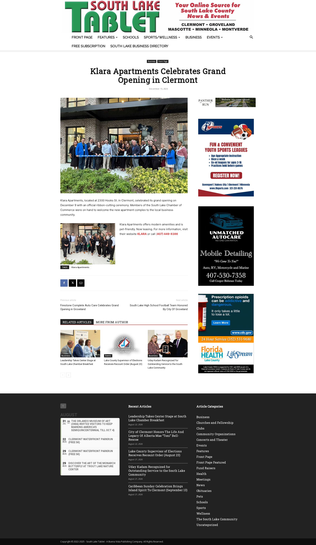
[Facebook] (64, 283)
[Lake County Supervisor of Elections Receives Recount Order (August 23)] (124, 343)
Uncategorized (207, 525)
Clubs (200, 428)
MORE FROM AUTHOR (112, 322)
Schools (131, 37)
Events (213, 37)
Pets (199, 496)
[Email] (80, 283)
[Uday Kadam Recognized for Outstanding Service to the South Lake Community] (168, 343)
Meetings (203, 479)
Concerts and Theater (212, 440)
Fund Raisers (205, 468)
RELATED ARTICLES (77, 322)
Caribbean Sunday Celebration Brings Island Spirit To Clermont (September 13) (157, 488)
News (200, 485)
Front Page (82, 37)
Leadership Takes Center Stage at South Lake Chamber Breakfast (157, 418)
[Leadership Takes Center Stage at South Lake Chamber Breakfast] (80, 343)
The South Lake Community (217, 519)
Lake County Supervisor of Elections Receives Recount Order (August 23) (155, 453)
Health (201, 474)
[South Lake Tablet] (158, 16)
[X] (72, 283)
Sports (201, 508)
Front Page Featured (211, 462)
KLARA (142, 234)
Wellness (203, 513)
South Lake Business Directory (139, 46)
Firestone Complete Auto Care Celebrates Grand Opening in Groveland (89, 307)
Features (106, 37)
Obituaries (203, 491)
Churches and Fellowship (214, 423)
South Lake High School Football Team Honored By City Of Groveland (159, 307)
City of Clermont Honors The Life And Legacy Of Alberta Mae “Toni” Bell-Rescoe (156, 435)
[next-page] (68, 375)
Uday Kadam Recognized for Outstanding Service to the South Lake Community (165, 364)
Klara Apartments (80, 267)
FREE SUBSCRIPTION (88, 46)
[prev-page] (62, 375)
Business (193, 37)
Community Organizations (215, 434)
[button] (251, 37)
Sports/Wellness (160, 37)
